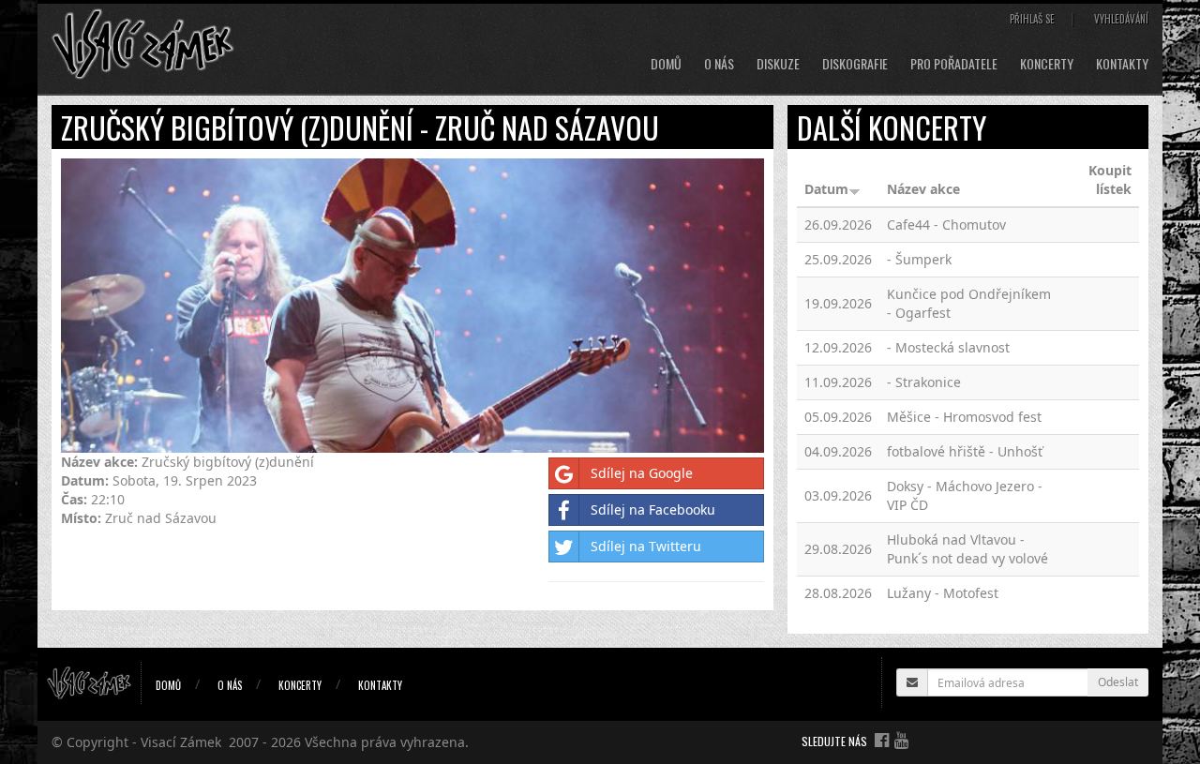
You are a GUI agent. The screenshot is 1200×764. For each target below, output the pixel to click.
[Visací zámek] (143, 43)
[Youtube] (901, 739)
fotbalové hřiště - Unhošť (964, 451)
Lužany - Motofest (942, 593)
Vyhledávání (1121, 18)
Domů (666, 63)
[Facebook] (882, 739)
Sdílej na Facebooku (653, 509)
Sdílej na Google (642, 473)
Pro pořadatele (954, 63)
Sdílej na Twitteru (646, 546)
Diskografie (855, 63)
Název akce (923, 189)
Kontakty (1122, 63)
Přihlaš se (1032, 18)
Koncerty (1046, 63)
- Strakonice (924, 382)
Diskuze (778, 63)
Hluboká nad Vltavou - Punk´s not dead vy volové (967, 549)
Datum (826, 189)
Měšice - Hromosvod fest (964, 417)
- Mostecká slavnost (948, 347)
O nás (719, 63)
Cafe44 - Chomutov (946, 224)
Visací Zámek (181, 742)
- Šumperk (919, 259)
